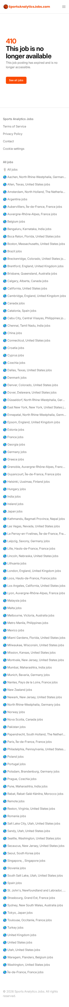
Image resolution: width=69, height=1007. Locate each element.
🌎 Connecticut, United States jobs (26, 340)
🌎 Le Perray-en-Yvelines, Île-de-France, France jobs (34, 533)
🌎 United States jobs (17, 942)
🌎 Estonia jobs (13, 429)
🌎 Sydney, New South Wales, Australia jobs (33, 905)
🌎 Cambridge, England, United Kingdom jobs (34, 296)
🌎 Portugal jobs (14, 764)
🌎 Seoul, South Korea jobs (21, 853)
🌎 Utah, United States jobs (21, 950)
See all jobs (16, 80)
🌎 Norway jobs (14, 712)
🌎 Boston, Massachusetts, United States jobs (34, 244)
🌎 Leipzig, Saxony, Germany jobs (26, 541)
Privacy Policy (12, 134)
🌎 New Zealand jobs (17, 690)
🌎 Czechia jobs (14, 363)
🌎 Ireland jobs (13, 504)
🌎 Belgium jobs (14, 221)
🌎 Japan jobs (12, 511)
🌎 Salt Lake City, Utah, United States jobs (31, 823)
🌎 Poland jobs (13, 756)
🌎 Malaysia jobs (14, 600)
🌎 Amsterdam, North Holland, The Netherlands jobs (34, 192)
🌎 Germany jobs (14, 452)
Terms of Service (14, 126)
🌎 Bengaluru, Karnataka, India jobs (27, 229)
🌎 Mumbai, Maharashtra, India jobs (27, 667)
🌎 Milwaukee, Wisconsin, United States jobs (33, 645)
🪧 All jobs (10, 169)
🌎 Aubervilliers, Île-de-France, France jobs (32, 206)
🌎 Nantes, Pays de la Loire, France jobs (30, 682)
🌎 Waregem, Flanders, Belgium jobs (28, 957)
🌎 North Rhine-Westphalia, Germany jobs (31, 704)
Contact (8, 141)
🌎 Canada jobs (14, 303)
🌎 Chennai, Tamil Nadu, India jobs (26, 325)
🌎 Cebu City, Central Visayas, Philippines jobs (34, 318)
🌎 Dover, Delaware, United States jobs (29, 392)
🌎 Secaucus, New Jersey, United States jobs (33, 846)
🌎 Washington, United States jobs (26, 964)
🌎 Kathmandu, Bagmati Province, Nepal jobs (34, 519)
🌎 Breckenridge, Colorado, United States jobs (34, 258)
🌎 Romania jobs (14, 816)
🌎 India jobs (12, 496)
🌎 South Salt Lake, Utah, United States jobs (33, 875)
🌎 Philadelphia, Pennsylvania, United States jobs (34, 749)
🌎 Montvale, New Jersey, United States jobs (33, 660)
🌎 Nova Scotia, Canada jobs (23, 719)
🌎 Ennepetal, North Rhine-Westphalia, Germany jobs (34, 415)
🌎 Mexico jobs (13, 630)
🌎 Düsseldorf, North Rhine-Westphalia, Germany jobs (34, 400)
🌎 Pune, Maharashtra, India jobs (25, 786)
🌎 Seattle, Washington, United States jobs (32, 838)
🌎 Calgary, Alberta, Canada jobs (25, 281)
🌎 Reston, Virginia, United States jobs (29, 808)
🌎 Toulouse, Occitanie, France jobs (27, 920)
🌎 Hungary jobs (14, 489)
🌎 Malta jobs (12, 608)
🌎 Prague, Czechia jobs (19, 779)
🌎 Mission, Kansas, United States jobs (29, 652)
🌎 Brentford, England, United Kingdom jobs (33, 266)
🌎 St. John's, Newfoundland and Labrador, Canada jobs (34, 890)
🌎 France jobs (13, 437)
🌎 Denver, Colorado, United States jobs (30, 385)
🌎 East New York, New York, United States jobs (34, 407)
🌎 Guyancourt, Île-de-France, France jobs (32, 474)
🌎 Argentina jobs (15, 199)
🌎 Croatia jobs (13, 348)
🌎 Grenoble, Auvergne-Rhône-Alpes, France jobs (34, 467)
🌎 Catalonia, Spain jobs (19, 311)
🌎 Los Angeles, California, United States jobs (34, 585)
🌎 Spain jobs (12, 883)
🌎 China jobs (12, 333)
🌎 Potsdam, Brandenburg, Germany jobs (31, 771)
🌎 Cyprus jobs (13, 355)
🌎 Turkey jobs (13, 927)
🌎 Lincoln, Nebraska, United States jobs (30, 556)
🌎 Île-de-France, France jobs (23, 972)
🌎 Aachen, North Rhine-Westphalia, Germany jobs (34, 177)
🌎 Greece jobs (13, 459)
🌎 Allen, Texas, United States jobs (26, 184)
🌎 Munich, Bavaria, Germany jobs (26, 675)
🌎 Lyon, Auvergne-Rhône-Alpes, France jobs (34, 593)
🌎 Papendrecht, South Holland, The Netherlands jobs (34, 734)
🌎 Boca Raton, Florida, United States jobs (31, 236)
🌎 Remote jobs (13, 801)
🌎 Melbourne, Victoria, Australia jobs (28, 615)
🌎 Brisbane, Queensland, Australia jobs (30, 273)
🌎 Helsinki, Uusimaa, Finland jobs (26, 481)
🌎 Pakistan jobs (14, 727)
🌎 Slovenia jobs (14, 868)
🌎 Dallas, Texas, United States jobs (27, 370)
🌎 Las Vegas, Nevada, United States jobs (31, 526)
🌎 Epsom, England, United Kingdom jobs (31, 422)
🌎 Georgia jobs (14, 444)
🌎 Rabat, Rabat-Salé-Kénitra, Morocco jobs (33, 794)
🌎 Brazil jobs (12, 251)
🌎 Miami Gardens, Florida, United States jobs (34, 638)
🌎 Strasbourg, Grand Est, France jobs (29, 898)
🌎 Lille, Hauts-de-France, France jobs (29, 548)
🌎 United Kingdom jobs (19, 935)
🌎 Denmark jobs (14, 377)
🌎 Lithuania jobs (14, 563)
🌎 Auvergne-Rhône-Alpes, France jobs (30, 214)
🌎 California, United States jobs (25, 288)
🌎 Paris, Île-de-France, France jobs (27, 742)
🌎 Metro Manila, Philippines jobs (25, 623)
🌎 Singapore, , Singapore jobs (24, 860)
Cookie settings (13, 148)
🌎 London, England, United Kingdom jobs (32, 571)
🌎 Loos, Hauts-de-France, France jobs (29, 578)
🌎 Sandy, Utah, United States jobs (26, 831)
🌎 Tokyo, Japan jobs (18, 912)
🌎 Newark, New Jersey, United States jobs (32, 697)
